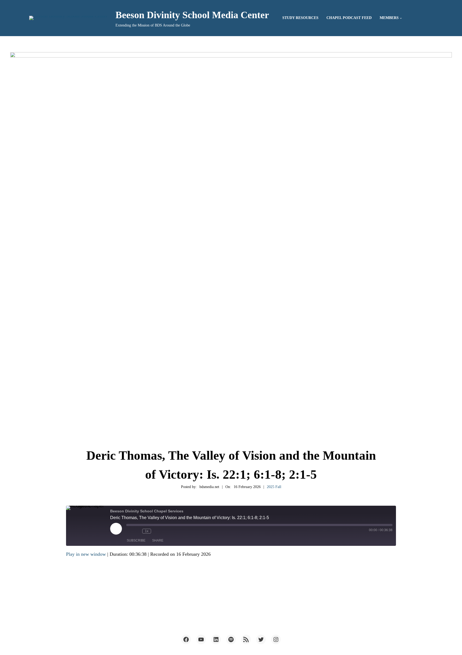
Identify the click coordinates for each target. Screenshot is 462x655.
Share (157, 540)
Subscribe (136, 540)
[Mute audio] (129, 531)
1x (146, 531)
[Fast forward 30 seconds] (156, 531)
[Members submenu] (401, 18)
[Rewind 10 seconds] (137, 531)
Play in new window (86, 554)
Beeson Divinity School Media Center (192, 15)
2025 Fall (274, 487)
